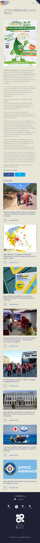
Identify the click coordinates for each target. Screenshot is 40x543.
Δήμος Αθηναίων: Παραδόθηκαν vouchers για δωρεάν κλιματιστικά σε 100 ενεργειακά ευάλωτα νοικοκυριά (18, 298)
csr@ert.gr (21, 528)
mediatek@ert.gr (20, 496)
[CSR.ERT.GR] (5, 2)
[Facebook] (20, 540)
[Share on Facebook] (8, 175)
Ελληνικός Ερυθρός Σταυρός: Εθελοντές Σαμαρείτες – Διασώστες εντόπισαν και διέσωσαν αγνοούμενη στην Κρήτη (19, 214)
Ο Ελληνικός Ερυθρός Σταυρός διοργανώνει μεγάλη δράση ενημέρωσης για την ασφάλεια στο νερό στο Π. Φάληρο (19, 449)
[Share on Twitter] (20, 175)
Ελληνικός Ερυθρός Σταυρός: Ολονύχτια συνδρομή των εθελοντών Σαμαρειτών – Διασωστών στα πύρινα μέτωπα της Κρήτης (19, 340)
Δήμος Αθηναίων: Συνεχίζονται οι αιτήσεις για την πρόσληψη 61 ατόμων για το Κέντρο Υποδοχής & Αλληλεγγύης (19, 414)
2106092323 (20, 526)
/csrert (21, 524)
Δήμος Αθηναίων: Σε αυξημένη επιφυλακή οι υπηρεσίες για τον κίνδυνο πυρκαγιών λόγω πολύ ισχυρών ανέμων (19, 256)
